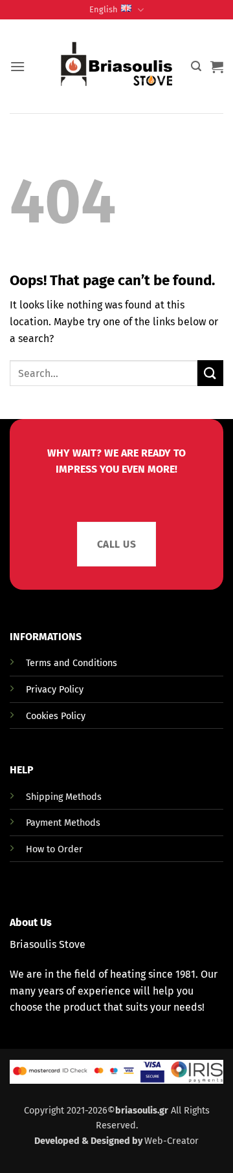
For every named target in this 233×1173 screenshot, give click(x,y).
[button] (17, 66)
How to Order (54, 849)
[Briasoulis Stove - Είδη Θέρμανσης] (116, 66)
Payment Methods (63, 822)
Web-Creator (171, 1140)
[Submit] (210, 372)
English (103, 9)
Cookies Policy (55, 716)
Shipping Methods (64, 796)
